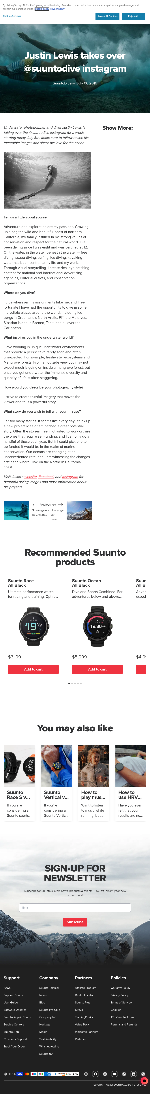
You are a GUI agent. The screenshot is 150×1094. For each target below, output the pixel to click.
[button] (69, 683)
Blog (42, 1002)
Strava (79, 1009)
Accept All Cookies (107, 16)
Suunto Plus (82, 1002)
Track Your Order (14, 1046)
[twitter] (105, 1074)
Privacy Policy (119, 995)
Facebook (46, 477)
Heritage (44, 1024)
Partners (80, 1039)
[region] (75, 12)
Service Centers (14, 1024)
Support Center (13, 995)
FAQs (7, 987)
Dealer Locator (84, 995)
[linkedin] (133, 1074)
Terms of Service (121, 1002)
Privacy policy (57, 9)
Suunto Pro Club (49, 1009)
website (30, 477)
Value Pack (82, 1024)
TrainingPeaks (84, 1017)
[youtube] (114, 1074)
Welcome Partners (86, 1031)
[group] (19, 783)
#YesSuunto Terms (122, 1017)
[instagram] (86, 1074)
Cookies (116, 1009)
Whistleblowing (49, 1046)
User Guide (11, 1002)
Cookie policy (42, 9)
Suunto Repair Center (17, 1017)
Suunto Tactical (49, 987)
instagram (70, 477)
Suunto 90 (46, 1053)
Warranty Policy (120, 987)
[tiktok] (124, 1074)
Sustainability (47, 1039)
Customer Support (15, 1039)
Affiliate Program (85, 987)
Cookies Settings (12, 16)
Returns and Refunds (124, 1024)
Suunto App (11, 1031)
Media (43, 1031)
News (42, 995)
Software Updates (15, 1009)
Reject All (133, 16)
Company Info (48, 1017)
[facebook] (95, 1074)
